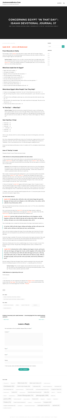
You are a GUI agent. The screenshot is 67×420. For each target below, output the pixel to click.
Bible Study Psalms (35, 383)
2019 (49, 59)
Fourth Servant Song (19, 389)
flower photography (8, 389)
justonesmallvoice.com (12, 2)
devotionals (58, 386)
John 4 (59, 392)
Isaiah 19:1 (29, 211)
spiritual (56, 405)
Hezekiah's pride (6, 392)
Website (6, 360)
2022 (49, 53)
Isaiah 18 (14, 53)
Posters (35, 399)
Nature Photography (25, 395)
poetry (7, 399)
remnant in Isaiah (37, 402)
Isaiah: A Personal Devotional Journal (21, 26)
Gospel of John (56, 389)
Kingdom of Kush (31, 280)
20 (38, 160)
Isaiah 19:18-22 (5, 213)
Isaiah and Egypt (7, 308)
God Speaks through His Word (42, 389)
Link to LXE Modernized (19, 47)
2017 (49, 62)
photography (42, 395)
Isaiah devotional (22, 392)
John (46, 392)
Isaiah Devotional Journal (34, 392)
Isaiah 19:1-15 (7, 62)
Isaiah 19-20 (6, 47)
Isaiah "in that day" (26, 305)
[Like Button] (4, 290)
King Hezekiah (12, 395)
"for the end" (6, 383)
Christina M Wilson (7, 43)
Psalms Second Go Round (19, 402)
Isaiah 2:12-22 (9, 160)
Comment (7, 331)
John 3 (53, 392)
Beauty (13, 383)
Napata (29, 282)
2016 (49, 64)
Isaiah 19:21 (7, 216)
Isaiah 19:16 (16, 184)
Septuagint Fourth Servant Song (30, 405)
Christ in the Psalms (23, 386)
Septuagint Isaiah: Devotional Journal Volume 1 (14, 299)
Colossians (36, 386)
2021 (49, 55)
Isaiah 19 (35, 305)
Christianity (9, 386)
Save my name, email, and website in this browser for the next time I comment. (21, 365)
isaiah (17, 305)
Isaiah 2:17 (34, 160)
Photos (53, 395)
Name (6, 348)
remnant (29, 402)
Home (10, 26)
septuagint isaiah (44, 405)
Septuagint (20, 405)
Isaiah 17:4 (12, 175)
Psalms (7, 402)
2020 (49, 57)
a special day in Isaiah (8, 305)
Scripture (47, 402)
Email (6, 354)
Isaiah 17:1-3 (21, 175)
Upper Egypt (12, 282)
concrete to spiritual (47, 386)
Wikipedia (27, 283)
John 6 (5, 395)
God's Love (29, 389)
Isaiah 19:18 (7, 199)
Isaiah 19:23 (7, 249)
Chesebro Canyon (47, 383)
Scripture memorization (9, 405)
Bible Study (22, 383)
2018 (49, 61)
